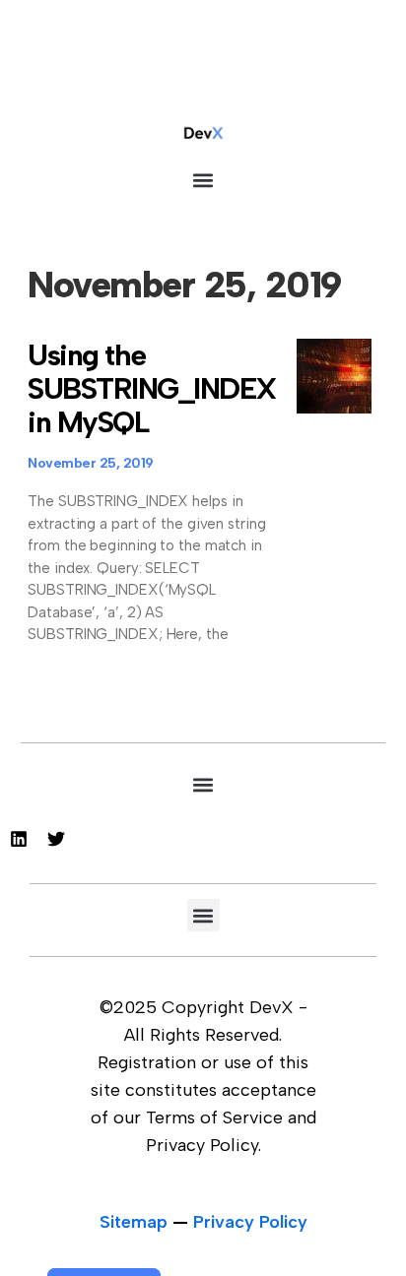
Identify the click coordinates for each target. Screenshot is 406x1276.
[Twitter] (56, 839)
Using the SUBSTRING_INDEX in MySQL (152, 388)
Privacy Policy (250, 1222)
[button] (203, 179)
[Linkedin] (19, 839)
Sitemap (134, 1222)
